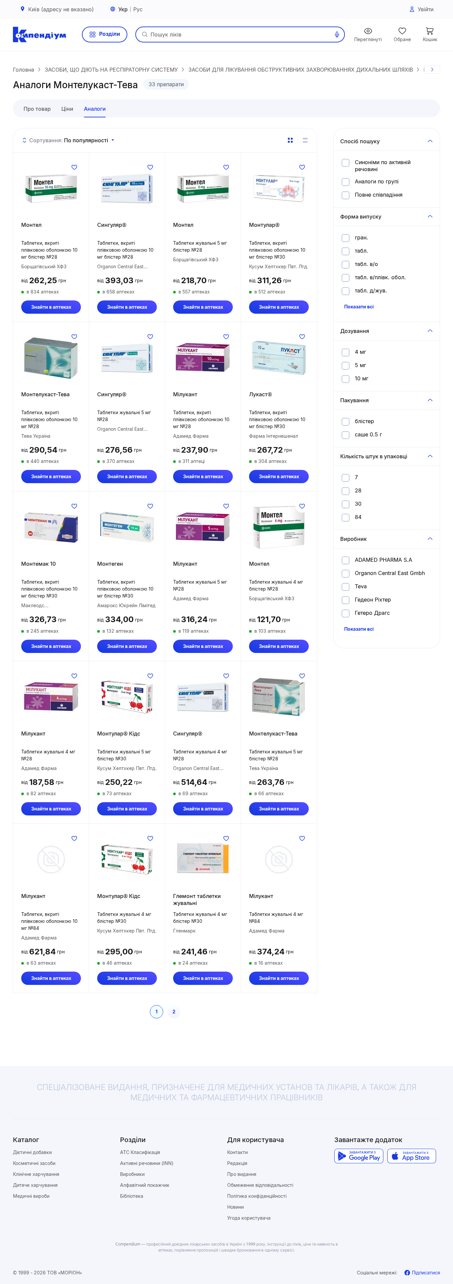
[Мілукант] (203, 358)
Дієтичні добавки (32, 1152)
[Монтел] (51, 188)
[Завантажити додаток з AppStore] (411, 1156)
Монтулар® (264, 225)
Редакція (237, 1163)
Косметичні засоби (34, 1163)
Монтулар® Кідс (118, 733)
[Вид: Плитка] (290, 140)
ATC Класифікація (140, 1152)
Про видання (241, 1174)
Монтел (31, 225)
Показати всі (359, 306)
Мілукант (185, 394)
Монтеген (110, 563)
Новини (235, 1207)
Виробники (132, 1174)
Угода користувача (249, 1218)
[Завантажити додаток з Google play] (358, 1156)
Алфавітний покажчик (144, 1185)
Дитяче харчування (35, 1185)
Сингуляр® (111, 225)
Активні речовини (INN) (146, 1163)
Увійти (425, 9)
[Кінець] (432, 70)
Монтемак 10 (38, 563)
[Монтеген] (127, 527)
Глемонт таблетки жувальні (197, 899)
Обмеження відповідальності (260, 1185)
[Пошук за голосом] (337, 34)
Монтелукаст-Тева (45, 394)
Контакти (237, 1152)
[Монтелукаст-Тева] (51, 358)
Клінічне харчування (36, 1174)
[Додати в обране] (74, 167)
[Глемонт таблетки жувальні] (203, 859)
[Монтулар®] (279, 188)
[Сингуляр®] (127, 188)
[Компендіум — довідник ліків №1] (39, 34)
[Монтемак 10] (51, 527)
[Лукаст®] (279, 358)
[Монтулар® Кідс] (127, 697)
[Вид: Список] (305, 140)
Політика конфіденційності (257, 1196)
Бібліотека (131, 1196)
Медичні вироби (31, 1196)
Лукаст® (260, 394)
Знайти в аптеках (51, 307)
